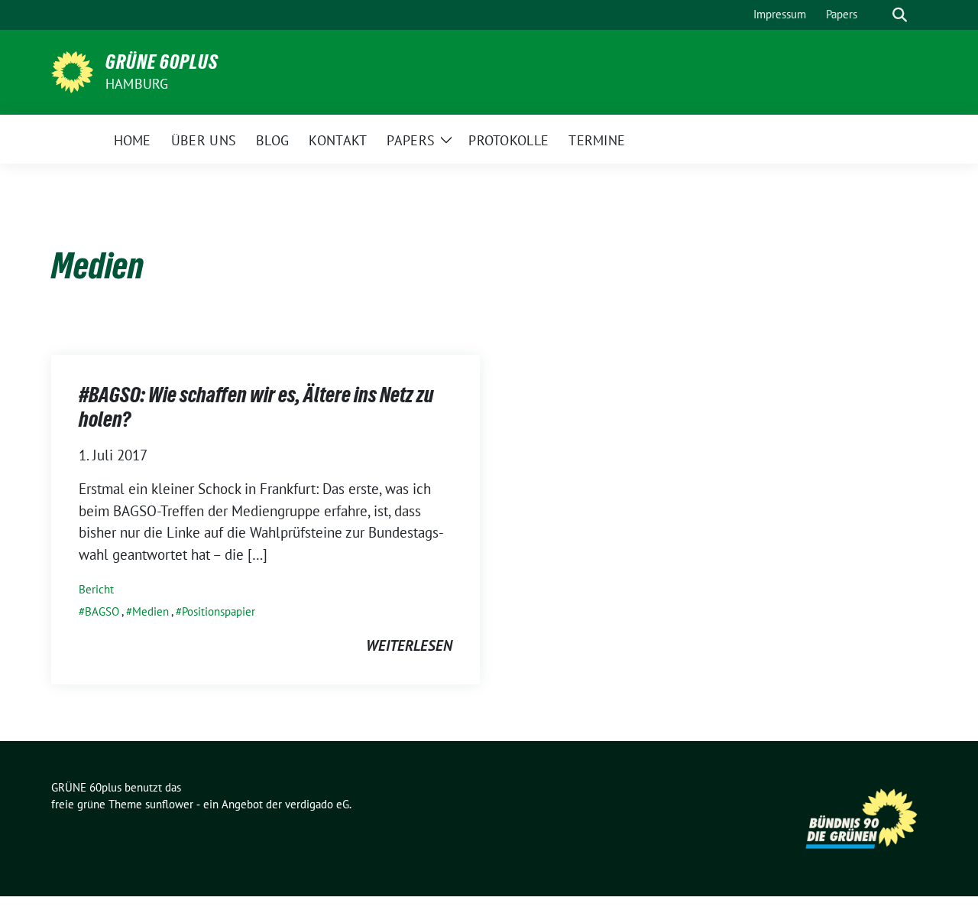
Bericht (96, 589)
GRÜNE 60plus (162, 61)
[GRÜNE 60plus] (72, 70)
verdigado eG (317, 804)
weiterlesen (409, 645)
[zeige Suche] (900, 15)
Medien (150, 611)
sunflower (169, 804)
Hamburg (136, 84)
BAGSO (102, 611)
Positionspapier (218, 611)
